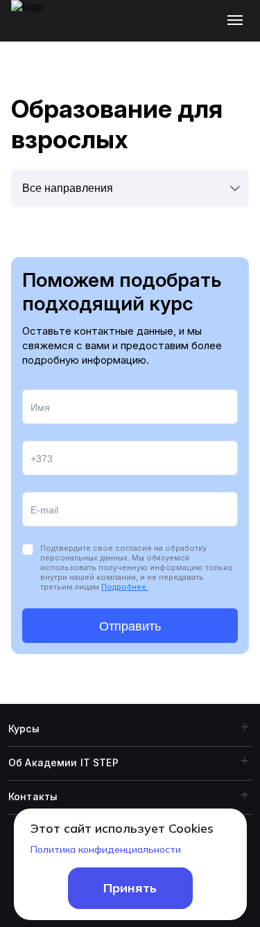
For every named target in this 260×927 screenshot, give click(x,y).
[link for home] (35, 27)
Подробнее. (124, 587)
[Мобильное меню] (238, 21)
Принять (130, 888)
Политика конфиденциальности (106, 849)
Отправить (130, 626)
